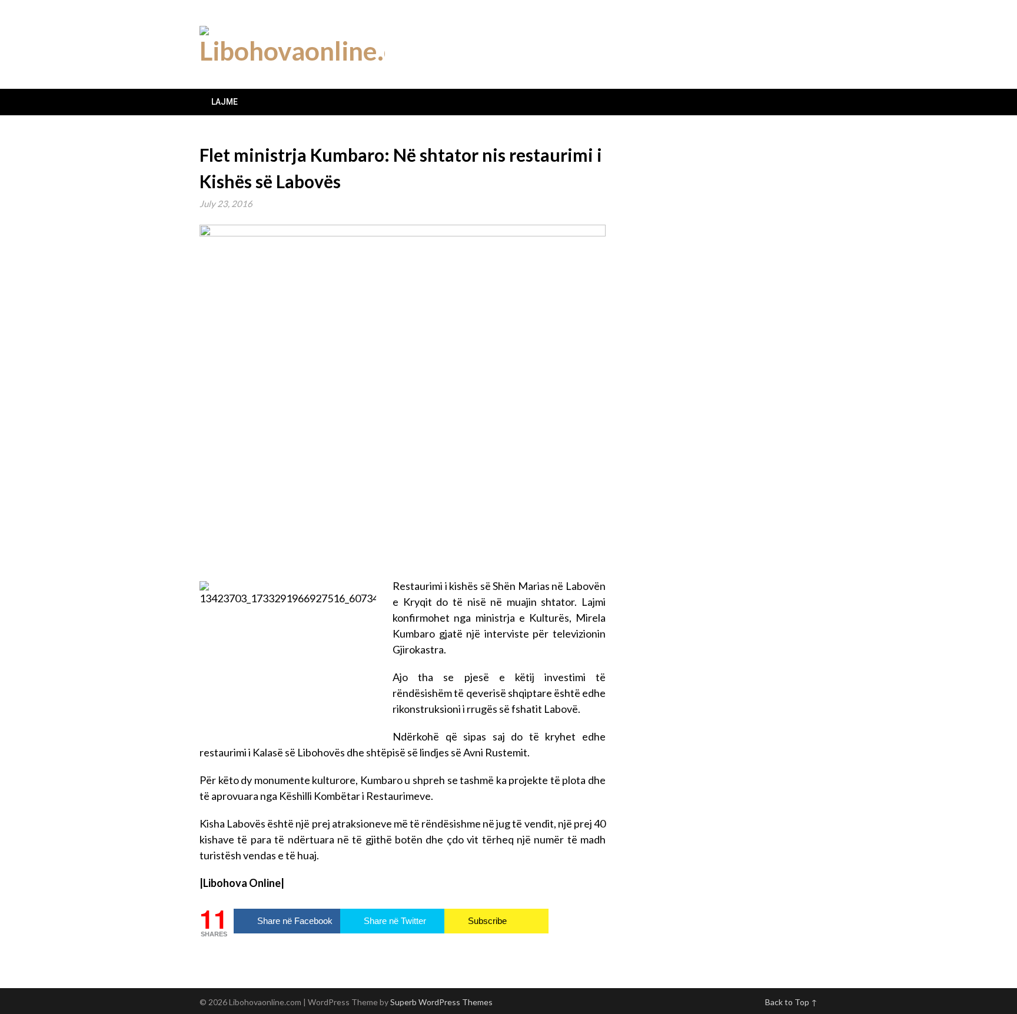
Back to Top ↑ (791, 1002)
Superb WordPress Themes (441, 1002)
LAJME (224, 101)
